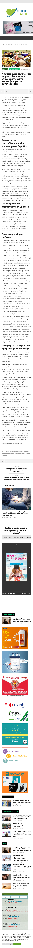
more (31, 91)
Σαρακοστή (11, 453)
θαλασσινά (13, 451)
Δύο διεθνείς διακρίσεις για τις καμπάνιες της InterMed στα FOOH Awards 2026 (22, 816)
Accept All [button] (17, 944)
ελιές (7, 451)
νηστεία (26, 451)
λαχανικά (20, 451)
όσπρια (4, 453)
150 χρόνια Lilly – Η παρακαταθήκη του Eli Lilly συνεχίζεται (21, 824)
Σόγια (16, 453)
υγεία (27, 453)
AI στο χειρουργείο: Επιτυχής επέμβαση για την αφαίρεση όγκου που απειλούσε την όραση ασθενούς (16, 513)
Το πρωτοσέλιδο (14, 69)
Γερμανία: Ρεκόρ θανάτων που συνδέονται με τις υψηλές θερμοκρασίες (21, 885)
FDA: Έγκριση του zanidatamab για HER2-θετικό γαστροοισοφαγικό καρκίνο (21, 876)
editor (4, 71)
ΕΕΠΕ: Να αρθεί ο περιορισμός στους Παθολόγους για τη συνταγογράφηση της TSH (21, 857)
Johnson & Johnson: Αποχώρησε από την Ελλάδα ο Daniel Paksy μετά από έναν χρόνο (22, 867)
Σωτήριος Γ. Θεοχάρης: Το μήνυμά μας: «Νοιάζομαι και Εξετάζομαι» (22, 802)
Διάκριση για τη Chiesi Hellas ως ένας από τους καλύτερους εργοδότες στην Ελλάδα (22, 834)
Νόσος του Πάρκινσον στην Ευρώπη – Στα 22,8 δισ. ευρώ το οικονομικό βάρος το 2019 (22, 619)
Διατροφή (5, 69)
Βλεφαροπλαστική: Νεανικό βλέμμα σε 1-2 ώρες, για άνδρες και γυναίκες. (16, 477)
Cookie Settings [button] (7, 944)
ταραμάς (22, 453)
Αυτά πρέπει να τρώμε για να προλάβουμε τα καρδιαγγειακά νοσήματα (16, 469)
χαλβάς (4, 455)
